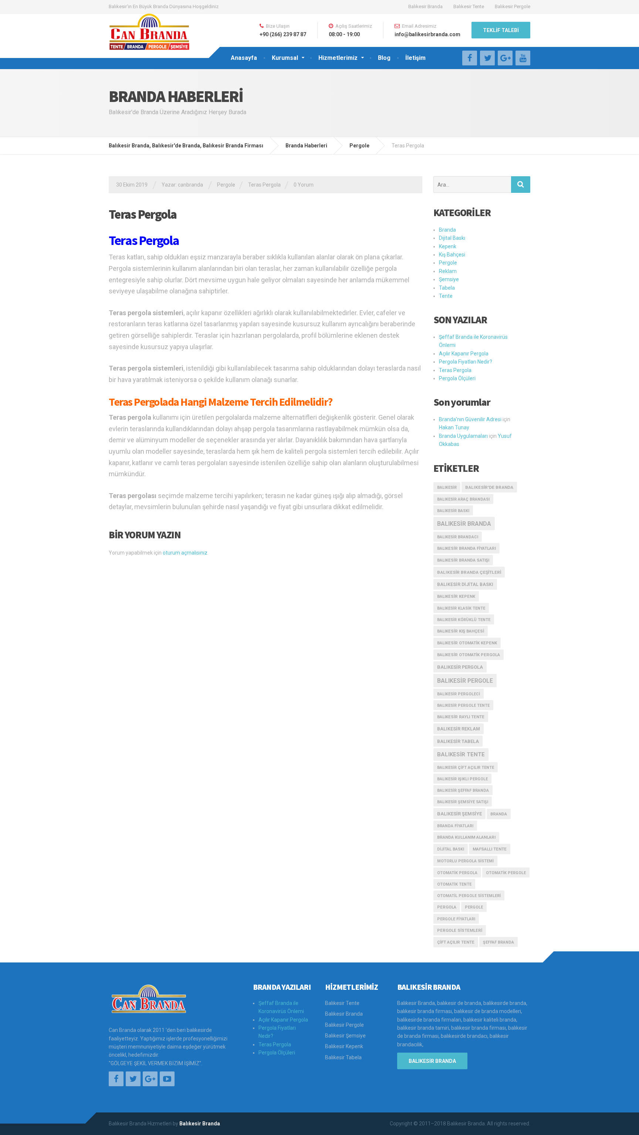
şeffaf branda (498, 942)
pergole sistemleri (459, 930)
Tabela (447, 288)
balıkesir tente (461, 754)
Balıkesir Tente (468, 6)
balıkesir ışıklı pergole (462, 779)
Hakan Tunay (454, 427)
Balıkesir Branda (425, 6)
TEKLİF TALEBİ (501, 30)
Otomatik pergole (506, 872)
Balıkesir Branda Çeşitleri (469, 572)
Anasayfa (244, 57)
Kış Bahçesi (452, 255)
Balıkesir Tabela (458, 741)
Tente (446, 296)
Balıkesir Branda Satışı (463, 560)
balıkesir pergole (465, 680)
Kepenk (447, 246)
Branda (447, 230)
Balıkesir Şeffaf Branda (463, 790)
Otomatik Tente (454, 884)
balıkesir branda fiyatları (466, 548)
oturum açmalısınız (185, 553)
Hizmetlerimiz (338, 57)
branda (498, 814)
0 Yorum (304, 185)
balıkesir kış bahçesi (460, 631)
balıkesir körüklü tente (463, 619)
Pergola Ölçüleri (457, 378)
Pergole (226, 185)
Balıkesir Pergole (512, 6)
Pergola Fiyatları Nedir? (465, 362)
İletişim (415, 57)
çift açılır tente (455, 942)
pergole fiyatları (456, 919)
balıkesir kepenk (456, 596)
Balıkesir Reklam (458, 729)
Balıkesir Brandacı (457, 537)
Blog (384, 57)
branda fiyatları (455, 826)
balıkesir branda (464, 523)
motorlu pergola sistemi (465, 861)
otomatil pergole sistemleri (469, 895)
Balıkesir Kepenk (344, 1046)
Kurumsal (285, 57)
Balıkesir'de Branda (489, 487)
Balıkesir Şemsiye (345, 1036)
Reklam (448, 271)
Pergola (446, 907)
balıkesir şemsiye (459, 814)
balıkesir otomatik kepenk (467, 643)
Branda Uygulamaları (463, 436)
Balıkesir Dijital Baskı (465, 584)
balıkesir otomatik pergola (468, 654)
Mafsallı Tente (490, 849)
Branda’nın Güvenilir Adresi (470, 419)
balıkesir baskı (453, 510)
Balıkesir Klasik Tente (461, 608)
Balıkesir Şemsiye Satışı (462, 802)
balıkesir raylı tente (460, 717)
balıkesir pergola (460, 667)
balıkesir (447, 487)
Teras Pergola (264, 185)
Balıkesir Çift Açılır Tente (465, 767)
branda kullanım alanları (466, 837)
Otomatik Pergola (457, 872)
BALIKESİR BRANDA (432, 1061)
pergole (474, 907)
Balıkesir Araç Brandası (463, 499)
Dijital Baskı (452, 238)
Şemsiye (449, 279)
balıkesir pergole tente (463, 705)
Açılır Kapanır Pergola (463, 354)
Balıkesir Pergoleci (458, 694)
